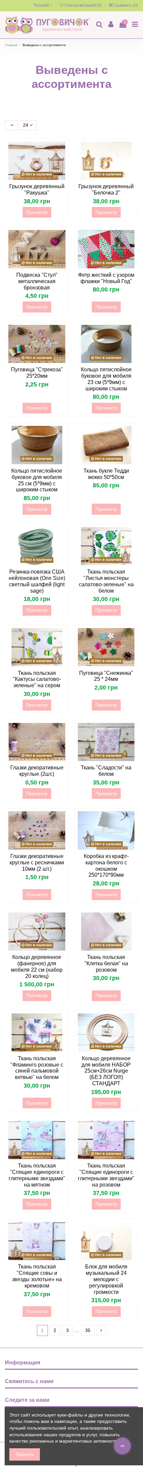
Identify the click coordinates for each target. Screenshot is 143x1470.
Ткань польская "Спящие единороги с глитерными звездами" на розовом (106, 1175)
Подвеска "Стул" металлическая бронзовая (37, 281)
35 (87, 1330)
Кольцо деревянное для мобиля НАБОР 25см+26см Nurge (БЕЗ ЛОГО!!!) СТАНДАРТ (106, 1071)
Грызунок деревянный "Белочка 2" (106, 189)
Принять (25, 1454)
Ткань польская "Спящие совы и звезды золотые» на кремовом (37, 1276)
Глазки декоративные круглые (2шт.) (37, 771)
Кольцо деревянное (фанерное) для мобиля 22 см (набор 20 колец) (37, 966)
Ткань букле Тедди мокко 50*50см (106, 474)
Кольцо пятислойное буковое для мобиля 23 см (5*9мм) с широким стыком (106, 379)
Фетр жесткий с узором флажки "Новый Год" (106, 278)
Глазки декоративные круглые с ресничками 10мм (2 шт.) (37, 862)
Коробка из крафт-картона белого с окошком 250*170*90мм (106, 865)
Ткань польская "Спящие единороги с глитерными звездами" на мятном (37, 1175)
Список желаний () (83, 5)
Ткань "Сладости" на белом (106, 771)
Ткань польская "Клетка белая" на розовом (106, 963)
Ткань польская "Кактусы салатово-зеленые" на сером (37, 679)
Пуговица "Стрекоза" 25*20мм (37, 373)
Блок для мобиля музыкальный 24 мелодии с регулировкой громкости (106, 1279)
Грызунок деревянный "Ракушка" (37, 189)
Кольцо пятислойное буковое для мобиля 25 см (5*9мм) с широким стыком (36, 480)
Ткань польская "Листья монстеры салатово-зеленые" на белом (106, 581)
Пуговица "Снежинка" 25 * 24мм (106, 676)
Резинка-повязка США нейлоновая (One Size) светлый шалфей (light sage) (37, 581)
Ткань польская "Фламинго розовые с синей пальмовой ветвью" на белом (36, 1068)
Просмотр (37, 212)
